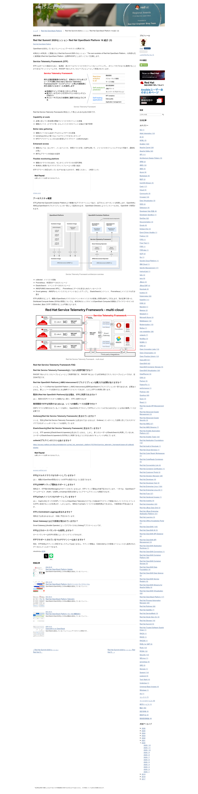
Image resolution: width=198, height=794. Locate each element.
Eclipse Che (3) (145, 229)
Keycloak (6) (144, 289)
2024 (143, 733)
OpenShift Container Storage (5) (151, 367)
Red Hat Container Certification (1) (152, 469)
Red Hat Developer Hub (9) (150, 483)
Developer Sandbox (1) (148, 215)
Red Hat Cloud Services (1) (150, 450)
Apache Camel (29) (147, 147)
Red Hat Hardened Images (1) (151, 497)
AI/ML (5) (143, 140)
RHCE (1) (143, 637)
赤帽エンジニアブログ (49, 7)
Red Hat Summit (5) (147, 624)
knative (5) (143, 292)
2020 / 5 (147, 762)
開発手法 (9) (144, 715)
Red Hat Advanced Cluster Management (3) (149, 413)
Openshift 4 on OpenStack (55, 628)
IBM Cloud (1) (145, 264)
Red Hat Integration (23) (148, 504)
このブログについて (147, 55)
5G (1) (142, 130)
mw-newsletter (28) (147, 331)
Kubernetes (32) (145, 296)
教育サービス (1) (146, 704)
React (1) (143, 402)
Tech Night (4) (145, 679)
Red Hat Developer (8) (148, 479)
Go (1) (142, 257)
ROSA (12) (144, 651)
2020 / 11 (147, 747)
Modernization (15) (146, 324)
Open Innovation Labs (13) (149, 349)
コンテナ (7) (144, 697)
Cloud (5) (143, 190)
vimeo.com (37, 193)
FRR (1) (143, 246)
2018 (143, 776)
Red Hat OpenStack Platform (42, 44)
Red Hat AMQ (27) (146, 423)
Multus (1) (143, 328)
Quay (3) (143, 399)
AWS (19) (143, 165)
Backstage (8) (145, 176)
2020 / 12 (147, 745)
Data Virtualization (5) (147, 200)
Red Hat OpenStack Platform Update (59, 569)
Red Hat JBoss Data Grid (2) (150, 507)
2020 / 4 (147, 764)
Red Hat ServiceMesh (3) (149, 613)
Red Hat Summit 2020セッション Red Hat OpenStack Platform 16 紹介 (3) (72, 40)
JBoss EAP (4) (145, 285)
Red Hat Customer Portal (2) (150, 472)
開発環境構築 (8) (146, 718)
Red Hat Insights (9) (147, 500)
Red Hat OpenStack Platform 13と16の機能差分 (63, 614)
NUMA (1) (143, 342)
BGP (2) (143, 179)
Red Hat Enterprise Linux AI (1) (151, 490)
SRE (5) (142, 665)
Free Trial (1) (144, 243)
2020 (143, 743)
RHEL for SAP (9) (146, 644)
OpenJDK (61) (145, 360)
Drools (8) (143, 225)
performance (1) (145, 388)
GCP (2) (143, 253)
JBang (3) (143, 282)
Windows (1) (144, 690)
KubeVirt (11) (144, 299)
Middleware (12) (145, 321)
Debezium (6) (145, 207)
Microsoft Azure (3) (147, 317)
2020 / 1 (147, 772)
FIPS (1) (143, 239)
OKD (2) (143, 346)
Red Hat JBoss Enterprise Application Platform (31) (149, 512)
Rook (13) (143, 647)
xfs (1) (142, 693)
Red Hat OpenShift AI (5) (149, 530)
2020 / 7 (147, 757)
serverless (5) (145, 662)
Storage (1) (144, 669)
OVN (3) (143, 377)
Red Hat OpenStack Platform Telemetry (60, 599)
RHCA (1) (143, 633)
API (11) (143, 154)
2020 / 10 (147, 750)
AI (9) (142, 137)
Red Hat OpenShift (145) (149, 526)
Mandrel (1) (144, 307)
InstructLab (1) (145, 271)
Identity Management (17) (149, 268)
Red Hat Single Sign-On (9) (150, 617)
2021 (143, 740)
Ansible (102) (144, 144)
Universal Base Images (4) (149, 686)
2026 (143, 728)
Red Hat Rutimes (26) (147, 606)
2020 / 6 (147, 759)
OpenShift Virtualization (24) (150, 370)
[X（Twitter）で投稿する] (46, 556)
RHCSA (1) (144, 640)
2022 (143, 738)
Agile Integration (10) (147, 133)
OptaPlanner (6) (145, 374)
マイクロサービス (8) (147, 701)
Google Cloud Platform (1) (149, 260)
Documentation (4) (146, 222)
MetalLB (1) (144, 314)
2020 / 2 (147, 769)
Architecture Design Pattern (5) (151, 158)
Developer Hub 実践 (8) (148, 211)
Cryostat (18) (144, 197)
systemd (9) (144, 676)
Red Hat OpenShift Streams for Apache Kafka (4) (151, 586)
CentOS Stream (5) (147, 183)
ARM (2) (143, 161)
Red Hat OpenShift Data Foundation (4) (148, 568)
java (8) (142, 278)
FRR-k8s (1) (144, 250)
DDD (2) (143, 204)
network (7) (144, 335)
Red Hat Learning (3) (147, 517)
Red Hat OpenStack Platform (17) (152, 597)
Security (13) (144, 655)
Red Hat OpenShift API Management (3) (148, 541)
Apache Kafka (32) (146, 151)
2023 (143, 735)
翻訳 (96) (143, 708)
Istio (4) (142, 275)
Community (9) (145, 193)
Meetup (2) (144, 310)
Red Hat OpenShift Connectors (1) (152, 551)
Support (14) (144, 672)
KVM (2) (143, 303)
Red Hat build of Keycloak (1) (150, 446)
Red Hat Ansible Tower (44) (150, 437)
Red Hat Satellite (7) (147, 610)
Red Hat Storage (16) (147, 620)
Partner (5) (144, 381)
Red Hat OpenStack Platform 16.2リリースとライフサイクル (68, 584)
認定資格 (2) (144, 711)
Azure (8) (143, 172)
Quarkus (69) (144, 395)
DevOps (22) (144, 218)
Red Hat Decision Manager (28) (151, 476)
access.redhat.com (40, 470)
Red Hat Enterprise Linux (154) (151, 486)
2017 (143, 779)
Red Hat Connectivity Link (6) (150, 465)
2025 (143, 731)
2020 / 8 (147, 755)
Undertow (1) (144, 683)
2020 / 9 (147, 752)
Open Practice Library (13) (149, 356)
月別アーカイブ (146, 724)
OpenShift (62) (145, 363)
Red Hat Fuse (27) (146, 493)
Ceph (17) (143, 186)
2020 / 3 (147, 767)
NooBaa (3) (144, 338)
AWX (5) (143, 169)
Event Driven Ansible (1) (148, 232)
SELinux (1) (144, 658)
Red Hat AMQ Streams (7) (149, 427)
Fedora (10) (144, 236)
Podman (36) (144, 392)
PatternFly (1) (145, 384)
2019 (143, 774)
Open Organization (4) (148, 353)
